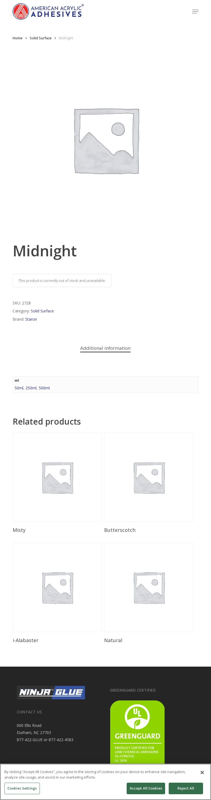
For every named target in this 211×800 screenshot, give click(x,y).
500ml (44, 388)
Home (18, 37)
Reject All (185, 788)
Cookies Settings (22, 788)
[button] (195, 11)
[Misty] (57, 477)
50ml (19, 388)
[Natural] (148, 587)
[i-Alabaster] (57, 587)
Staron (31, 319)
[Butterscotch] (148, 477)
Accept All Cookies (146, 788)
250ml (31, 388)
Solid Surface (41, 37)
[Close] (202, 772)
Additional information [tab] (105, 348)
